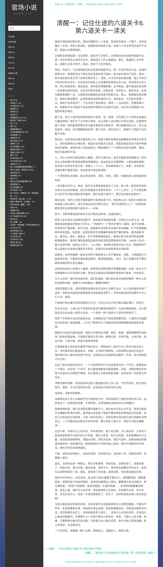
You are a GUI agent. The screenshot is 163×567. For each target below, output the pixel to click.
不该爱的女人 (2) (17, 106)
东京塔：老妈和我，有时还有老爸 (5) (25, 224)
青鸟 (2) (13, 126)
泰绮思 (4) (14, 108)
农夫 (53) (14, 100)
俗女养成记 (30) (16, 230)
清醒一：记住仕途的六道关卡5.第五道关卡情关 (73, 548)
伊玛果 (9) (14, 111)
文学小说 (11, 63)
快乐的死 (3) (15, 172)
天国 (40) (14, 114)
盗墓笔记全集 (12, 73)
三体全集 (11, 36)
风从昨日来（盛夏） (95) (20, 204)
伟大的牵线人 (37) (17, 146)
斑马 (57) (14, 178)
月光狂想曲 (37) (16, 187)
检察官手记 (70, 4)
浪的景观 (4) (15, 184)
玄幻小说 (11, 68)
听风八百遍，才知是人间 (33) (22, 169)
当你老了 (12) (15, 103)
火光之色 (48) (15, 236)
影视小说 (11, 52)
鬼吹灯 (10, 89)
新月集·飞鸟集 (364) (18, 120)
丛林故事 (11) (15, 135)
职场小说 (11, 84)
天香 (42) (14, 207)
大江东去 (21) (15, 227)
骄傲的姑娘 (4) (16, 129)
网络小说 (11, 78)
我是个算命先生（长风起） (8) (22, 201)
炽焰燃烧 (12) (15, 175)
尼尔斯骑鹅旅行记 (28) (19, 132)
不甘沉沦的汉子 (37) (18, 161)
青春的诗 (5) (15, 137)
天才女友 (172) (16, 190)
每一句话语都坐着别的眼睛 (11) (22, 166)
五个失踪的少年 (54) (18, 216)
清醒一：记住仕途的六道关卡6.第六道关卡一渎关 (99, 4)
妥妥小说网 (125, 562)
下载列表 (133, 562)
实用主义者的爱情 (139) (19, 213)
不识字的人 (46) (16, 239)
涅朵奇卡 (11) (15, 164)
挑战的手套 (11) (16, 149)
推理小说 (11, 57)
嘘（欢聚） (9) (16, 222)
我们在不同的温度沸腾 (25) (21, 181)
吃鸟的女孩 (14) (16, 158)
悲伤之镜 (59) (15, 242)
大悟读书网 (116, 562)
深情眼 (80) (14, 210)
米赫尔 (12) (14, 143)
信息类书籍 (12, 42)
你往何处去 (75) (16, 140)
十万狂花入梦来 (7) (17, 233)
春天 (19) (14, 155)
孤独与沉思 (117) (17, 152)
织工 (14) (14, 123)
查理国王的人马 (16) (18, 117)
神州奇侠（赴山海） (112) (20, 198)
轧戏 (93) (14, 219)
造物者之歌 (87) (16, 245)
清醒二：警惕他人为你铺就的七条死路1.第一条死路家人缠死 (120, 553)
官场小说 (24, 7)
